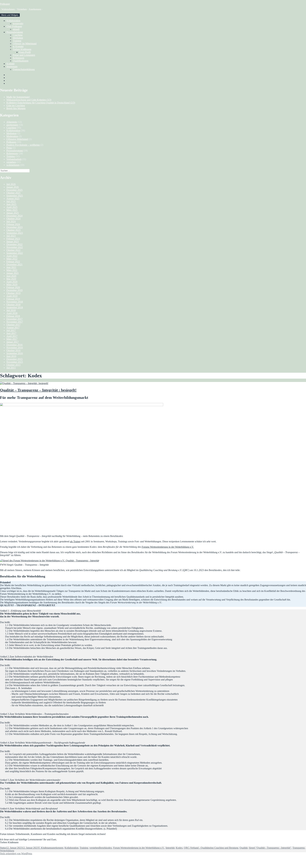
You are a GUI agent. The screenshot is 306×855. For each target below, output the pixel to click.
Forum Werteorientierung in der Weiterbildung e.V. (138, 847)
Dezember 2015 (14, 359)
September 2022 (14, 253)
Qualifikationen (20, 60)
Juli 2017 (11, 330)
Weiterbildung (7, 850)
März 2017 (11, 339)
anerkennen (12, 124)
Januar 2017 (12, 342)
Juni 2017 (11, 333)
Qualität (244, 847)
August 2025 (12, 198)
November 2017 (14, 321)
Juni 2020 (11, 276)
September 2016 (14, 353)
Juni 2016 (11, 356)
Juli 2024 (11, 221)
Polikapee (5, 4)
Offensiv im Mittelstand (24, 43)
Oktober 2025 (13, 192)
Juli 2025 (11, 201)
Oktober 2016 (13, 350)
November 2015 (14, 362)
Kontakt (10, 63)
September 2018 (14, 307)
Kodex (179, 847)
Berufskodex (105, 847)
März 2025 (11, 210)
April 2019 (11, 296)
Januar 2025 (12, 213)
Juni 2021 (11, 267)
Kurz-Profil (25, 52)
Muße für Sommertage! (18, 97)
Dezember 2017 (14, 319)
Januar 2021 (12, 273)
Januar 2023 (12, 241)
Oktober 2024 (13, 218)
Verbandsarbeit (13, 159)
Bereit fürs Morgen (16, 108)
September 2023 (14, 233)
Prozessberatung (14, 32)
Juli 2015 (11, 367)
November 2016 (14, 347)
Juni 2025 (11, 204)
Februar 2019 (13, 299)
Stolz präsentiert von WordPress (16, 853)
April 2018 (11, 313)
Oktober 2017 (13, 324)
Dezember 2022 (14, 244)
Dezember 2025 (14, 190)
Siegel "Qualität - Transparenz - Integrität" (270, 847)
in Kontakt (18, 46)
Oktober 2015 (13, 364)
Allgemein (11, 122)
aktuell (16, 29)
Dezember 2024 (14, 215)
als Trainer (75, 541)
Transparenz (298, 847)
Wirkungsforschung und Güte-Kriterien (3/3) (28, 99)
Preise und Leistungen (24, 55)
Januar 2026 (12, 187)
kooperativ (18, 23)
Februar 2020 (13, 287)
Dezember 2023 (14, 227)
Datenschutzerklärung (24, 69)
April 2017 (11, 336)
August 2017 (12, 327)
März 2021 (11, 270)
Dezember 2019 (14, 290)
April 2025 (11, 207)
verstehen (11, 162)
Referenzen (18, 58)
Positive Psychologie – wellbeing (23, 145)
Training (17, 40)
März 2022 (11, 258)
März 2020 (11, 284)
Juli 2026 (11, 184)
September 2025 (14, 195)
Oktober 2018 (13, 304)
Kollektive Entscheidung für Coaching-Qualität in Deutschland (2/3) (40, 102)
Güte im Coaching (15, 105)
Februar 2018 (13, 316)
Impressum (11, 66)
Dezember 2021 (14, 264)
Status (3, 847)
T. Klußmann (45, 847)
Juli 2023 (11, 235)
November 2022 (14, 247)
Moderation (12, 136)
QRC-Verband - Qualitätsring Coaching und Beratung (211, 847)
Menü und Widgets (9, 15)
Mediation (18, 37)
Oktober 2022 (13, 250)
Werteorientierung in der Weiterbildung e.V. (171, 547)
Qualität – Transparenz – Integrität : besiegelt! (38, 390)
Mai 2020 (11, 278)
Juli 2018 (11, 310)
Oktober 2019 (13, 293)
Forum (145, 547)
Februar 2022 (13, 261)
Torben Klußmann (22, 49)
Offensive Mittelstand (17, 139)
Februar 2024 (13, 224)
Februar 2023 (13, 238)
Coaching (17, 35)
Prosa (9, 147)
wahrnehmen (12, 165)
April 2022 (11, 256)
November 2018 (14, 301)
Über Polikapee (14, 26)
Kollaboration (13, 20)
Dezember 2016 (14, 344)
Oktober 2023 (13, 230)
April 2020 (11, 281)
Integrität (170, 847)
